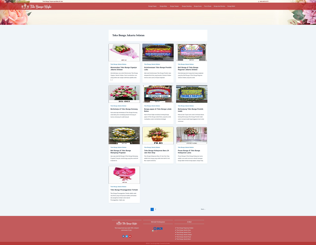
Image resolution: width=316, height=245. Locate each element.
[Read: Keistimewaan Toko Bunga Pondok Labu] (158, 52)
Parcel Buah (207, 6)
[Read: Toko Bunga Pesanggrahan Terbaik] (124, 174)
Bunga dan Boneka (219, 6)
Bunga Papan (152, 6)
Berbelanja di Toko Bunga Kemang (124, 109)
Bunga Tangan (174, 6)
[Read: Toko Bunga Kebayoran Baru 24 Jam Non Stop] (158, 135)
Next (203, 209)
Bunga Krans (198, 6)
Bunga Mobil (231, 6)
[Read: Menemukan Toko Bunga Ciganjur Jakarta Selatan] (124, 52)
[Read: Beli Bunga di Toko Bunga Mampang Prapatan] (124, 135)
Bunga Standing (186, 6)
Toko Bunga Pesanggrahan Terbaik (124, 190)
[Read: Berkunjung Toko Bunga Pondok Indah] (191, 94)
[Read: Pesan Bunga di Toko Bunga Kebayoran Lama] (191, 135)
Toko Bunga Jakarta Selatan (118, 64)
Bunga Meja (163, 6)
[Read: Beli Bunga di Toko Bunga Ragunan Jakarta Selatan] (191, 52)
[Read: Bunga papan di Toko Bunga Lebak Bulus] (158, 94)
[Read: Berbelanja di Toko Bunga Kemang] (124, 94)
